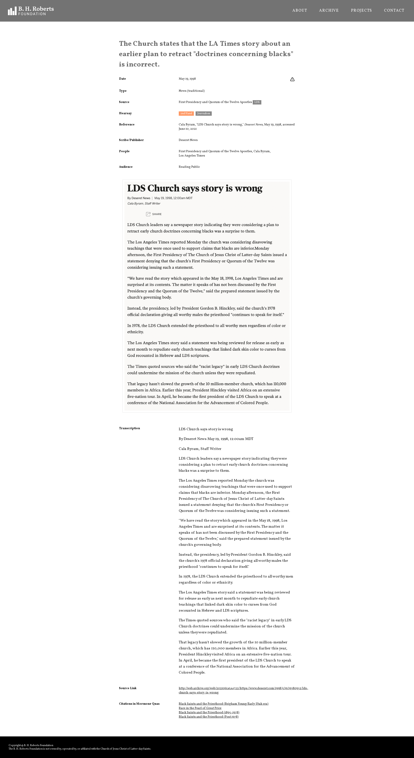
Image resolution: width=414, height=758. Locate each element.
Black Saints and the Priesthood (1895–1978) (209, 713)
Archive (329, 11)
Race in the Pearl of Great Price (200, 708)
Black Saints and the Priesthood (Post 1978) (208, 717)
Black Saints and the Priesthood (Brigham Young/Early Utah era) (223, 704)
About (299, 11)
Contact (394, 11)
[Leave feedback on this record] (292, 79)
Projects (361, 11)
